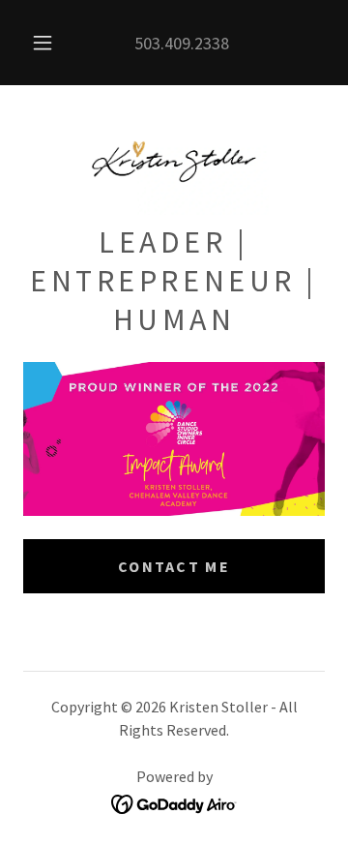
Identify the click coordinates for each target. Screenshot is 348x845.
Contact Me (174, 566)
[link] (174, 161)
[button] (42, 42)
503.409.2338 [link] (181, 43)
